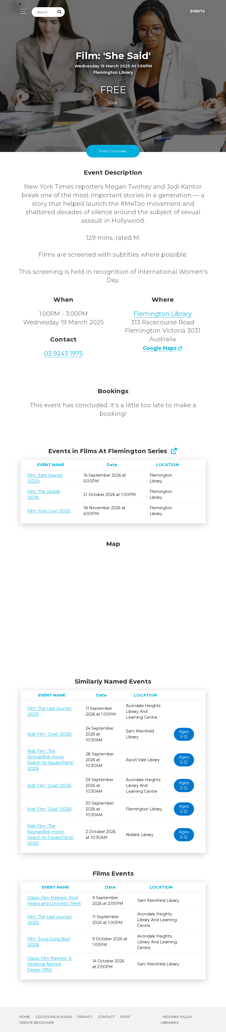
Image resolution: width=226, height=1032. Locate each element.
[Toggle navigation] (22, 11)
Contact (106, 1017)
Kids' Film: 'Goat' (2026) (49, 734)
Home (24, 1017)
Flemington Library (163, 313)
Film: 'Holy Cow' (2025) (49, 510)
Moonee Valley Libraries (176, 1020)
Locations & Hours (54, 1017)
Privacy (84, 1017)
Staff (125, 1017)
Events (197, 11)
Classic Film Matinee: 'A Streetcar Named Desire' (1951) (49, 964)
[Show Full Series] (173, 451)
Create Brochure (36, 1022)
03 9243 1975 (63, 353)
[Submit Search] (60, 12)
